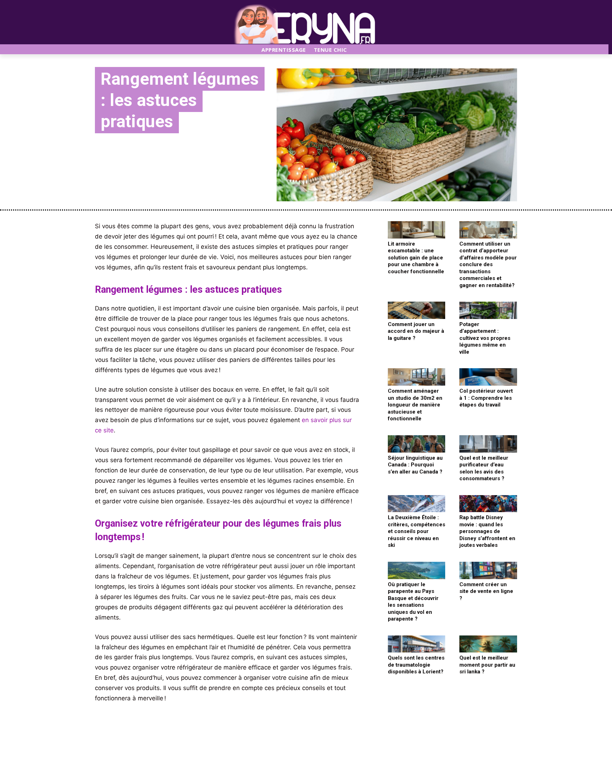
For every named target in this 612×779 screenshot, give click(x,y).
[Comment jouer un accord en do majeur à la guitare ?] (417, 310)
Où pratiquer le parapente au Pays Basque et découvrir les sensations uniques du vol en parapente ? (413, 601)
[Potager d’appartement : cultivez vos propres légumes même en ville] (488, 310)
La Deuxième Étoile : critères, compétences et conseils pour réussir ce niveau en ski (416, 531)
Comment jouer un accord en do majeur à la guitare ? (416, 331)
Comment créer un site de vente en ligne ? (486, 591)
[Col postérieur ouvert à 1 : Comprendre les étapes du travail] (488, 377)
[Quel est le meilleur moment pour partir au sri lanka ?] (488, 644)
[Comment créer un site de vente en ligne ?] (488, 570)
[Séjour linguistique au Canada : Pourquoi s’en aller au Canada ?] (417, 444)
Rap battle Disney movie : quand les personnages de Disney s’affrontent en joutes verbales (487, 531)
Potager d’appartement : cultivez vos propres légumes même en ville (484, 338)
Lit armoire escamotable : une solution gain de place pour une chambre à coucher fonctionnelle (416, 258)
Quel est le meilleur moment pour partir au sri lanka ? (487, 665)
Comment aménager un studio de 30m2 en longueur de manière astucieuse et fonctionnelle (415, 405)
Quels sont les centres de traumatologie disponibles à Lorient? (416, 665)
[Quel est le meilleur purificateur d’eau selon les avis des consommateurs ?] (488, 444)
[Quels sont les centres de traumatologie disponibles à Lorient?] (417, 644)
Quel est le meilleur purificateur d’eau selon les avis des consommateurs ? (483, 468)
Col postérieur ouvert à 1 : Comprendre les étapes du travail (486, 398)
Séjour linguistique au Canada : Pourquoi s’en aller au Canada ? (415, 465)
